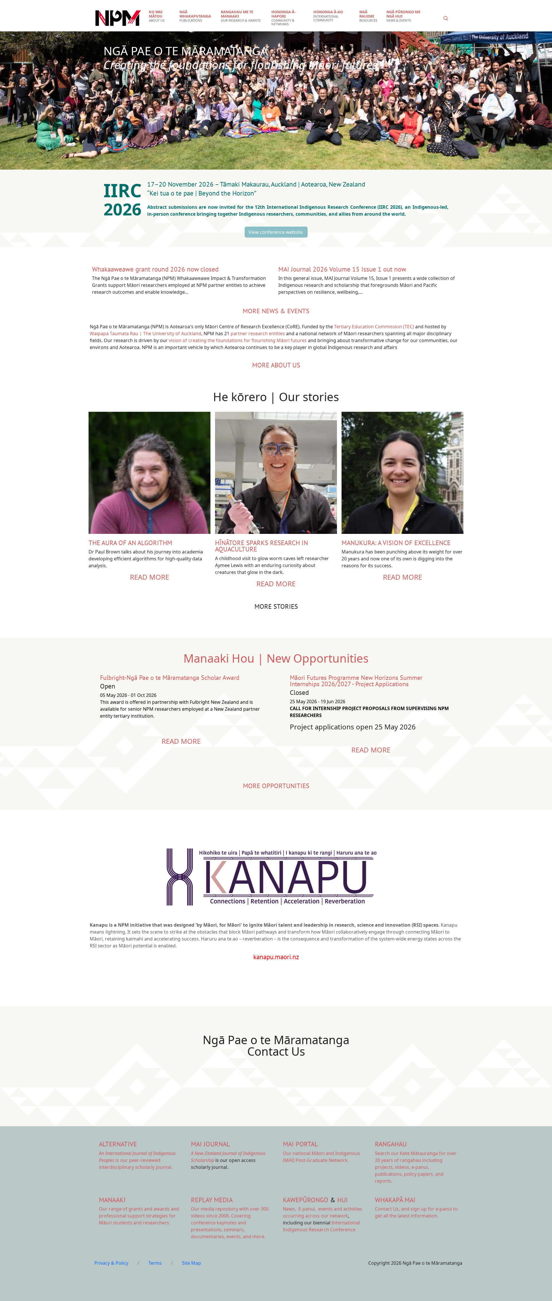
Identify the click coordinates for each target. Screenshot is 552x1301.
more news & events (276, 311)
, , (300, 1209)
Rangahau (391, 1144)
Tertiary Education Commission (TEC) (374, 326)
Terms (155, 1263)
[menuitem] (160, 16)
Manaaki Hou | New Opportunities (276, 658)
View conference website (276, 232)
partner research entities (258, 333)
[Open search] (445, 18)
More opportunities (276, 786)
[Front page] (118, 18)
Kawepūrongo (305, 1200)
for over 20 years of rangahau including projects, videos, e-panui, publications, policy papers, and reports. (416, 1167)
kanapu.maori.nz (276, 957)
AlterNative (118, 1144)
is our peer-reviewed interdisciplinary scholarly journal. (137, 1160)
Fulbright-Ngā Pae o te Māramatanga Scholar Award (169, 678)
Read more (149, 577)
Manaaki (112, 1200)
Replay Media (212, 1200)
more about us (276, 365)
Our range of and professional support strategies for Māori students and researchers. (139, 1216)
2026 (124, 209)
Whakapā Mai (395, 1200)
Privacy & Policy (111, 1263)
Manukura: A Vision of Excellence (396, 542)
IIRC (125, 190)
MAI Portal (300, 1144)
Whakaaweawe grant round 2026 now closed (155, 269)
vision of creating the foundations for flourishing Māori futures (238, 340)
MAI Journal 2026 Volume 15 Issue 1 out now (342, 269)
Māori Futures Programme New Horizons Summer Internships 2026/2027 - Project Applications (356, 681)
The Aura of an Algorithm (130, 542)
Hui (342, 1200)
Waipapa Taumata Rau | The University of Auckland (145, 333)
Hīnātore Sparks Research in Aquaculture (261, 545)
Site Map (191, 1263)
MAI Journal (210, 1144)
